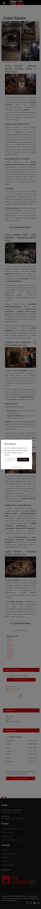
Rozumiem (23, 459)
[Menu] (4, 3)
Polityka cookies (16, 467)
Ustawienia (9, 459)
